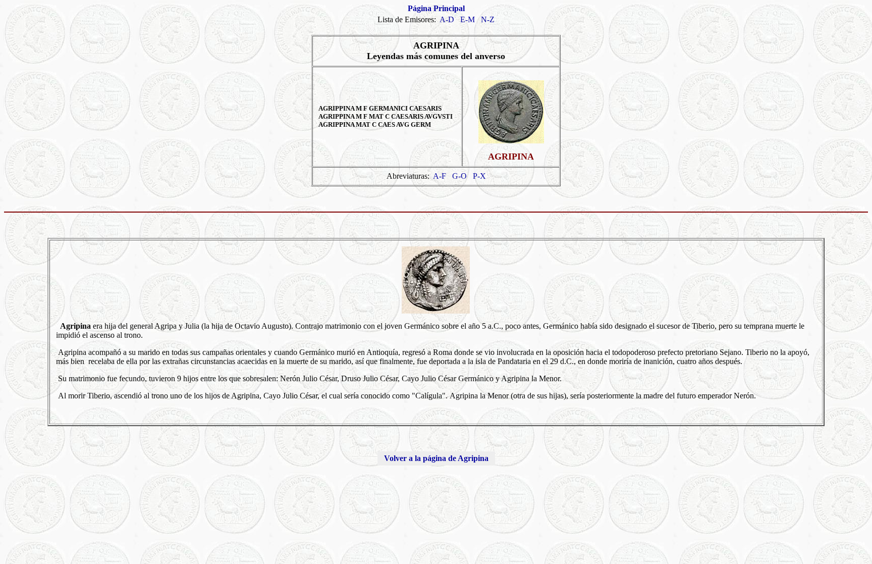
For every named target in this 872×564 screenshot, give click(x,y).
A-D (447, 19)
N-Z (488, 19)
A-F (439, 176)
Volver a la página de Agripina (436, 458)
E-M (467, 19)
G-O (459, 176)
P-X (479, 176)
